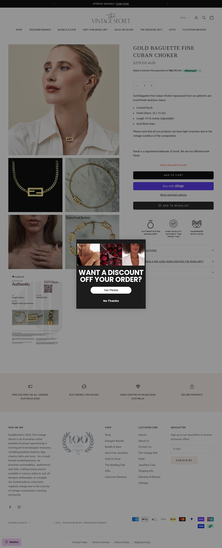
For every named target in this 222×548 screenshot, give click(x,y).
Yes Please (111, 290)
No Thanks (111, 301)
